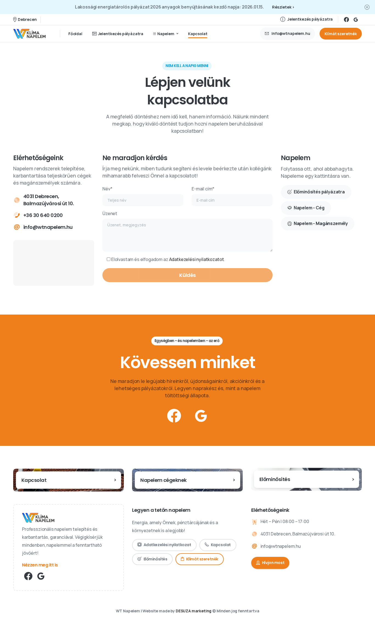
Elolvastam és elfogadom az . (167, 259)
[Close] (367, 7)
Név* (107, 189)
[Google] (355, 19)
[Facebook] (346, 19)
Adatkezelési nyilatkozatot (196, 259)
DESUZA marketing (193, 610)
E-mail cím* (203, 189)
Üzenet (109, 213)
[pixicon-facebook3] (174, 416)
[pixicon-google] (201, 416)
